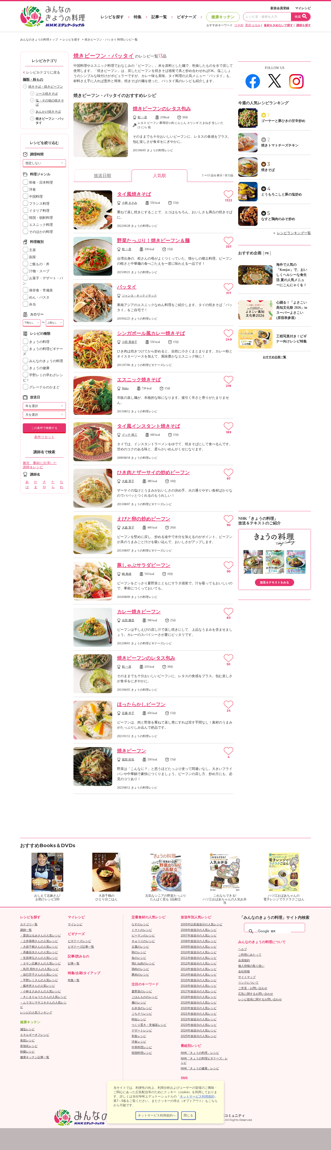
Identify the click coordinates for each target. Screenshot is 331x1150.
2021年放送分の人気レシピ (199, 1013)
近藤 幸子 (128, 713)
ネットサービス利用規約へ (157, 1115)
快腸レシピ (27, 1051)
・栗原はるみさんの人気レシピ (40, 935)
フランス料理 (38, 203)
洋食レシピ (139, 1041)
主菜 (32, 250)
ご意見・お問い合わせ (252, 988)
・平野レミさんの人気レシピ (39, 980)
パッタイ (126, 287)
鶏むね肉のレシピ (143, 963)
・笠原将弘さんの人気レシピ (39, 958)
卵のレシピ (139, 952)
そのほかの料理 (40, 232)
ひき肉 (239, 25)
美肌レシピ (27, 1040)
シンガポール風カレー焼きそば (151, 333)
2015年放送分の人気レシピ (199, 980)
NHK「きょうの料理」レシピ (200, 1053)
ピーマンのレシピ (143, 935)
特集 (138, 17)
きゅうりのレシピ (143, 941)
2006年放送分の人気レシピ (199, 930)
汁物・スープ (38, 271)
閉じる (188, 1115)
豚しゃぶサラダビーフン (143, 565)
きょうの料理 (38, 342)
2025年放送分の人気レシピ (199, 1036)
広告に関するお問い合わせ (255, 994)
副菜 (32, 257)
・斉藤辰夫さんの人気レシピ (39, 952)
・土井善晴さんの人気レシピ (39, 941)
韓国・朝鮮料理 (40, 218)
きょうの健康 (38, 368)
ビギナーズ (186, 17)
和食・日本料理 (40, 182)
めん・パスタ (38, 297)
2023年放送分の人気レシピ (199, 1025)
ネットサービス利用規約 (197, 1096)
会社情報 (244, 971)
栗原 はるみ (252, 25)
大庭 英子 (128, 481)
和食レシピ (139, 1036)
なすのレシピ (140, 924)
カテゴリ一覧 (29, 924)
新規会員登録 (279, 8)
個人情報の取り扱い (251, 966)
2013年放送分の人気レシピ (199, 969)
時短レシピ (139, 1019)
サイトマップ (247, 977)
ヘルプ (242, 949)
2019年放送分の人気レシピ (199, 1002)
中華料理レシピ (142, 1047)
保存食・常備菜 (40, 290)
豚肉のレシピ (140, 974)
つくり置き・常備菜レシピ (149, 1025)
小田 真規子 (129, 342)
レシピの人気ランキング (36, 1012)
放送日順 (102, 175)
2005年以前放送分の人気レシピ (201, 924)
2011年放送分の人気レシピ (199, 958)
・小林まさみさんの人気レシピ (40, 991)
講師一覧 (26, 930)
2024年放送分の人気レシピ (199, 1030)
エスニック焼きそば (139, 379)
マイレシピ (303, 8)
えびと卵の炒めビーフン (143, 518)
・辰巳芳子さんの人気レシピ (39, 974)
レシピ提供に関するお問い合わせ (260, 999)
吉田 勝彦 (128, 620)
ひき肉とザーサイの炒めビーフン (153, 472)
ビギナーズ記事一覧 (81, 946)
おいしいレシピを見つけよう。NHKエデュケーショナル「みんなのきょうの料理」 (53, 16)
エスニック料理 (40, 225)
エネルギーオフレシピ (34, 1035)
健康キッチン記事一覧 (34, 1057)
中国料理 (35, 196)
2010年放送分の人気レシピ (199, 952)
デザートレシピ (142, 1030)
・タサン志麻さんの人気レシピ (40, 963)
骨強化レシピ (29, 1046)
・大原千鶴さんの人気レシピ (39, 946)
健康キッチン (223, 17)
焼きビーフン (131, 750)
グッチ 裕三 (129, 434)
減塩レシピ (27, 1029)
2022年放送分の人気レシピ (199, 1019)
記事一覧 (159, 17)
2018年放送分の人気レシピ (199, 997)
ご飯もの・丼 (38, 264)
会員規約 (244, 960)
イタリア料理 (38, 211)
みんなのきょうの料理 (45, 361)
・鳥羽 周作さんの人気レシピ (39, 969)
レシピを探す (112, 17)
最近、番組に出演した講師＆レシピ (40, 465)
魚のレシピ (139, 958)
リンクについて (248, 982)
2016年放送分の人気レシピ (199, 986)
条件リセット (44, 437)
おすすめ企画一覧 (274, 357)
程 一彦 (142, 117)
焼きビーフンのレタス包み (162, 108)
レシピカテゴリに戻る (43, 72)
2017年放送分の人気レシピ (199, 991)
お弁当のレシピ (142, 1008)
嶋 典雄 (126, 574)
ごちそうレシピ (142, 1013)
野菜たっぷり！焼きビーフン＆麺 (153, 240)
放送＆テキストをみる (274, 582)
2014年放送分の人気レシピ (199, 974)
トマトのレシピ (142, 930)
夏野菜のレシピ (142, 991)
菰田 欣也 (128, 759)
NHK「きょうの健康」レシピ (200, 1068)
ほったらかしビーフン (141, 704)
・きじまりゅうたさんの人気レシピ (43, 997)
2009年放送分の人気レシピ (199, 946)
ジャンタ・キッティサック (139, 295)
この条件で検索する (44, 428)
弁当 (32, 304)
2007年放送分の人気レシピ (199, 935)
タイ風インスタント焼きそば (148, 426)
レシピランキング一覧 (294, 233)
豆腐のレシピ (140, 946)
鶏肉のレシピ (140, 969)
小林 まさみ (129, 202)
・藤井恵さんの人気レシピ (37, 986)
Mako (125, 388)
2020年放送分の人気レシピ (199, 1008)
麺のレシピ (139, 1002)
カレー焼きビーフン (139, 611)
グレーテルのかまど (44, 387)
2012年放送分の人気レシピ (199, 963)
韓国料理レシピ (142, 1053)
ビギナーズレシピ (79, 941)
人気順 (159, 175)
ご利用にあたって (249, 954)
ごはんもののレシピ (145, 997)
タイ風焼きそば (134, 194)
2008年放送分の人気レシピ (199, 941)
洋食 (32, 189)
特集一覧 (73, 980)
